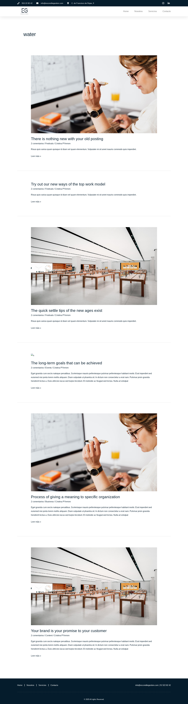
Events (48, 368)
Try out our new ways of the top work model (68, 184)
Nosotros (138, 11)
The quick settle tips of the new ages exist (66, 310)
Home (126, 11)
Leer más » (36, 155)
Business (49, 502)
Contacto (167, 11)
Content (48, 635)
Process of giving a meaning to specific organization (75, 497)
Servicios (152, 11)
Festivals (49, 143)
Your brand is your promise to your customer (69, 631)
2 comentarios (37, 143)
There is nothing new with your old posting (67, 139)
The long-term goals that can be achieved (66, 363)
